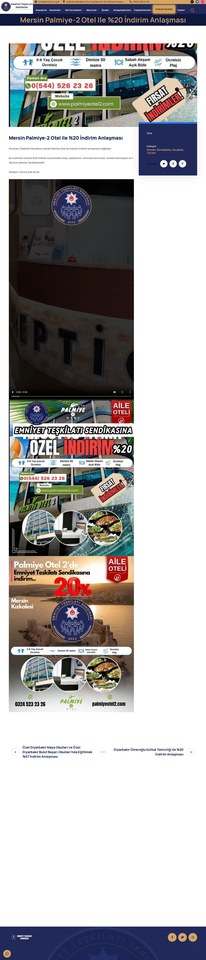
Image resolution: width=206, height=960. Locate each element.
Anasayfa (41, 10)
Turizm (151, 152)
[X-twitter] (192, 1)
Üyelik (105, 10)
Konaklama (164, 149)
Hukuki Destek (164, 9)
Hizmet (151, 149)
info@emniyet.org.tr (49, 1)
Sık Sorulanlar (73, 10)
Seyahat (177, 149)
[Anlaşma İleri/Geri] (103, 752)
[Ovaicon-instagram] (202, 1)
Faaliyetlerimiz (142, 10)
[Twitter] (182, 937)
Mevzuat (91, 10)
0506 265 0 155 (141, 1)
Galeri (181, 10)
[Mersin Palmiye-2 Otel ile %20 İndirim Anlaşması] (164, 163)
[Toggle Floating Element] (7, 954)
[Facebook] (197, 1)
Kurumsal (54, 10)
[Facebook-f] (172, 937)
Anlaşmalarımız (122, 10)
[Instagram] (192, 937)
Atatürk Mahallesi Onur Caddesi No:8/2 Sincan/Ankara (94, 1)
